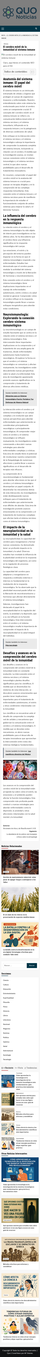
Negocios (6, 1029)
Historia (6, 1011)
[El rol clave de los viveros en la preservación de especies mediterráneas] (20, 899)
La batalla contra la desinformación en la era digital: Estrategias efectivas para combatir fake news (18, 952)
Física (5, 1007)
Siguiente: (21, 834)
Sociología (7, 1055)
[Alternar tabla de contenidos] (31, 72)
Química (6, 1042)
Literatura (7, 1020)
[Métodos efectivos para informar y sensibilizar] (7, 1114)
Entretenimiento (9, 993)
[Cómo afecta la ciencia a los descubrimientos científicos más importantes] (7, 1128)
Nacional (6, 1024)
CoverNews (16, 1353)
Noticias (6, 44)
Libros (5, 1015)
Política (6, 1037)
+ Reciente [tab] (8, 1068)
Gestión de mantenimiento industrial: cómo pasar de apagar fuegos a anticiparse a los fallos (19, 879)
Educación (7, 989)
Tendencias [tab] (31, 1068)
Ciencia (6, 980)
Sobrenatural (8, 1051)
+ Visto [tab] (19, 1068)
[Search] (36, 28)
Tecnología (7, 1059)
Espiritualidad (8, 998)
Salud (5, 1046)
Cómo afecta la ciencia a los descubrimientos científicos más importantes (26, 1129)
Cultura (6, 985)
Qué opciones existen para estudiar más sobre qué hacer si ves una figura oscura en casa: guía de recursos (25, 1100)
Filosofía (6, 1002)
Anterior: (19, 827)
